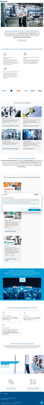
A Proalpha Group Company (5, 399)
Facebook (1, 393)
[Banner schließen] (40, 194)
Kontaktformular (11, 388)
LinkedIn (4, 393)
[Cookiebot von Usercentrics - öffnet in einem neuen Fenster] (34, 194)
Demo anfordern (22, 40)
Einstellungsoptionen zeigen (34, 207)
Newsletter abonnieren (33, 388)
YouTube (6, 393)
